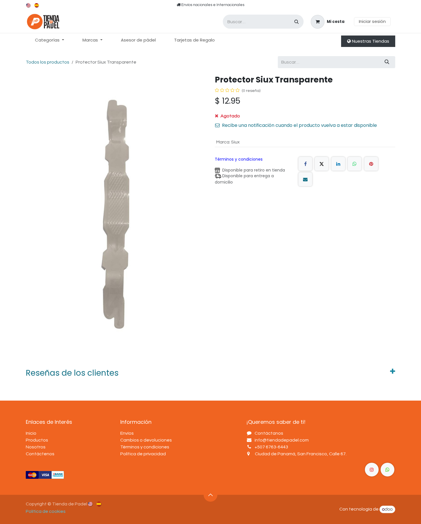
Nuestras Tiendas (370, 41)
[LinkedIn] (338, 164)
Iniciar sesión (372, 21)
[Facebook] (305, 164)
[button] (210, 495)
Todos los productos (47, 62)
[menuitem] (28, 5)
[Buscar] (297, 22)
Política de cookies (46, 511)
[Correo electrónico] (305, 179)
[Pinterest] (371, 164)
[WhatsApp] (354, 164)
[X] (321, 164)
